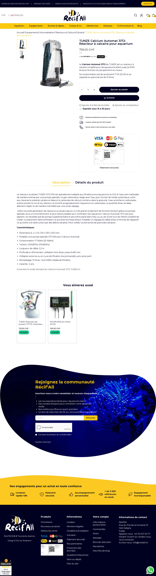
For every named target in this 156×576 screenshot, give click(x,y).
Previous (33, 64)
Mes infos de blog (101, 551)
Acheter (111, 98)
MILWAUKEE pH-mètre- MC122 (60, 323)
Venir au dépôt (74, 559)
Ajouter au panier (119, 89)
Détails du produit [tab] (89, 182)
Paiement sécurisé (42, 4)
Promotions (46, 522)
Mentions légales (75, 526)
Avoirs (96, 533)
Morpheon (27, 541)
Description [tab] (61, 182)
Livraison (71, 522)
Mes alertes (98, 546)
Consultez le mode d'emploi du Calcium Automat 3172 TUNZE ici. (48, 269)
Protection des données (74, 549)
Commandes (99, 529)
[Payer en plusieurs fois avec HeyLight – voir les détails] (106, 56)
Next (72, 64)
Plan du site (72, 564)
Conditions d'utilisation (78, 531)
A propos (71, 535)
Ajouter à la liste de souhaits (95, 105)
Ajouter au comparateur (127, 105)
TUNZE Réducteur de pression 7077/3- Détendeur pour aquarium (31, 323)
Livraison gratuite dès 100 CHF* (15, 4)
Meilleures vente (49, 531)
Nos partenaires (74, 544)
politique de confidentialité (60, 435)
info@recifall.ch (140, 542)
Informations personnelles (99, 523)
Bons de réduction (102, 542)
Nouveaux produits (50, 526)
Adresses (97, 538)
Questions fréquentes (77, 555)
